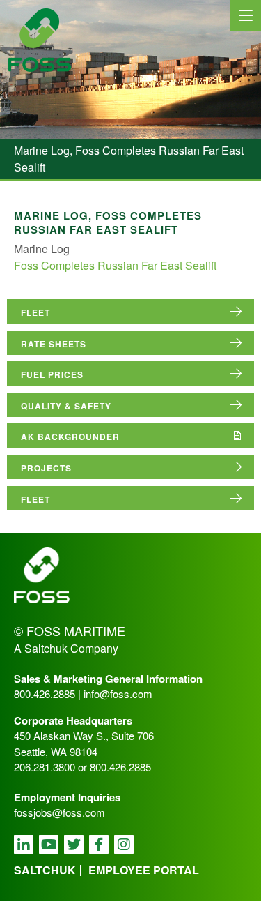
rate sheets (53, 344)
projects (46, 468)
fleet (35, 312)
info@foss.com (118, 693)
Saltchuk (45, 870)
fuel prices (52, 374)
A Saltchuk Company (66, 648)
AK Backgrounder (70, 436)
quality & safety (66, 406)
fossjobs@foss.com (59, 812)
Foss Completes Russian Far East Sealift (115, 265)
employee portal (143, 870)
